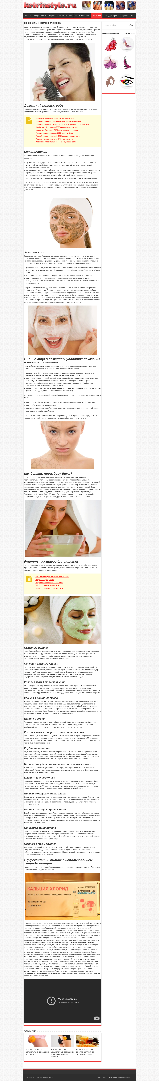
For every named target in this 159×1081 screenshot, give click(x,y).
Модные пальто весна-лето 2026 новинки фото (54, 139)
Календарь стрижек (111, 16)
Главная (28, 16)
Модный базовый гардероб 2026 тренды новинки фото (57, 136)
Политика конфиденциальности (120, 1077)
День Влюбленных (82, 16)
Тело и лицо (96, 16)
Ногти (43, 16)
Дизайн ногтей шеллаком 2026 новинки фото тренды (56, 127)
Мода (36, 16)
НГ (132, 16)
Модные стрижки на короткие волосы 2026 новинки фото (58, 121)
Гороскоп (125, 16)
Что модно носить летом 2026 (47, 586)
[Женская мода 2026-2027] (50, 5)
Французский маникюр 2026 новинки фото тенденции (56, 130)
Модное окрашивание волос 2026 (49, 583)
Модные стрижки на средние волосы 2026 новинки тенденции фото (62, 124)
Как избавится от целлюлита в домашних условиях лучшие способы (62, 1053)
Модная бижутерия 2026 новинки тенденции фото (55, 142)
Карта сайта (101, 1077)
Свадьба (51, 16)
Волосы (60, 16)
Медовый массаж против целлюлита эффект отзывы (85, 1051)
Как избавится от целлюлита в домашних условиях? (37, 1051)
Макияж (69, 16)
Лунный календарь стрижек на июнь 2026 (52, 577)
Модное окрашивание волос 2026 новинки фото (54, 118)
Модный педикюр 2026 (44, 580)
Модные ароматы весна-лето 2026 (49, 588)
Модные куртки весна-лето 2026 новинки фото (54, 133)
